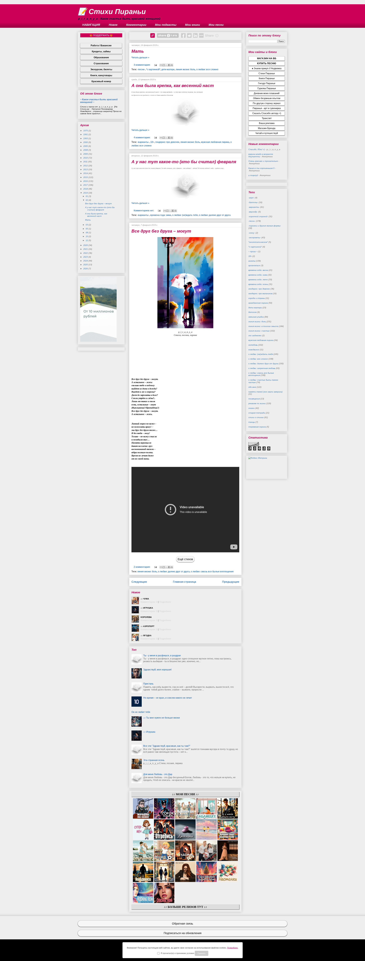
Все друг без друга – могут (161, 231)
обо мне (252, 387)
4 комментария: (142, 137)
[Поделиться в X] (166, 65)
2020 (85, 245)
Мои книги (192, 24)
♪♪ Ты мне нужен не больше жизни (161, 718)
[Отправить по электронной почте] (161, 65)
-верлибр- (253, 212)
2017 (85, 185)
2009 (85, 154)
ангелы (251, 261)
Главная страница (184, 581)
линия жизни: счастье (258, 331)
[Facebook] (183, 35)
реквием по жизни (257, 403)
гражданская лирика (258, 303)
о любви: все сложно (207, 69)
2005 (85, 146)
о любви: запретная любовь (261, 368)
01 (87, 196)
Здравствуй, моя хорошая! (157, 669)
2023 (85, 257)
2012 (85, 165)
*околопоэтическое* (258, 242)
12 (87, 240)
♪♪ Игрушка (147, 608)
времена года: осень (258, 284)
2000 (85, 142)
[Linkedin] (195, 35)
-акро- (251, 198)
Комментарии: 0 (149, 602)
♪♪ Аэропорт (147, 626)
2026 (85, 268)
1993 (85, 138)
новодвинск (253, 349)
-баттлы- (253, 202)
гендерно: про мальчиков (260, 293)
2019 (85, 193)
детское (252, 312)
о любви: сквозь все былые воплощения (212, 571)
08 (87, 232)
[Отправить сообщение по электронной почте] (155, 65)
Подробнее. (232, 948)
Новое (113, 24)
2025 (85, 264)
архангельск (254, 265)
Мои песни (216, 24)
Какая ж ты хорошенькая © (261, 168)
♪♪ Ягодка (146, 635)
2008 (85, 150)
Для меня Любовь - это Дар (157, 774)
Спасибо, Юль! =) (256, 149)
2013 (85, 169)
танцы (251, 422)
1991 (85, 134)
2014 (85, 173)
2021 (85, 249)
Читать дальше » (140, 57)
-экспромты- (254, 237)
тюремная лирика (257, 427)
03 (87, 225)
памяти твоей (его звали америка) (265, 392)
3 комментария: (142, 65)
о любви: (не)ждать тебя (185, 215)
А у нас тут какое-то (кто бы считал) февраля (183, 161)
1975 (85, 130)
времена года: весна (258, 270)
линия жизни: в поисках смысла (263, 326)
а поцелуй (253, 175)
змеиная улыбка (256, 317)
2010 (85, 158)
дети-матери (168, 69)
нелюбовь (253, 345)
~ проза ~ (252, 251)
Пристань (148, 683)
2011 (85, 161)
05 (87, 229)
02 (87, 200)
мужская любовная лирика (215, 142)
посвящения (254, 399)
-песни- (141, 69)
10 (87, 236)
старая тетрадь (256, 413)
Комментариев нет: (144, 210)
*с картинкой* (153, 69)
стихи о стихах (256, 417)
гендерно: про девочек (167, 142)
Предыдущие (230, 581)
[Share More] (201, 35)
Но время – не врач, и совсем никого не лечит (167, 698)
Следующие (139, 581)
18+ (152, 142)
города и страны (256, 298)
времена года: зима (160, 215)
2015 (85, 177)
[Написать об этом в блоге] (163, 65)
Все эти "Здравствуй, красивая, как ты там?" (166, 746)
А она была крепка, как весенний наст (172, 85)
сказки (251, 408)
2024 (85, 261)
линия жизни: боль (185, 69)
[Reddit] (189, 35)
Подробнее (165, 602)
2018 (85, 189)
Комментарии (136, 24)
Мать (137, 51)
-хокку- (251, 233)
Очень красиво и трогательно (263, 161)
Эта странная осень (153, 760)
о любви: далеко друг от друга (215, 215)
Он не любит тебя (140, 712)
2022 (85, 253)
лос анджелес (254, 335)
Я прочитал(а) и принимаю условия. (178, 953)
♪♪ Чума (145, 599)
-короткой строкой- (258, 216)
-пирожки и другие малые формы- (264, 226)
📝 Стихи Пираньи (112, 12)
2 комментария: (142, 567)
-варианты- (143, 142)
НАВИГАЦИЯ (91, 24)
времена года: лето (258, 279)
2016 (85, 181)
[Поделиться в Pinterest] (171, 65)
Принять (201, 953)
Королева (146, 617)
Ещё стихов (185, 559)
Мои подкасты (165, 24)
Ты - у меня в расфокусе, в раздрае (162, 655)
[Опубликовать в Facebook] (169, 65)
